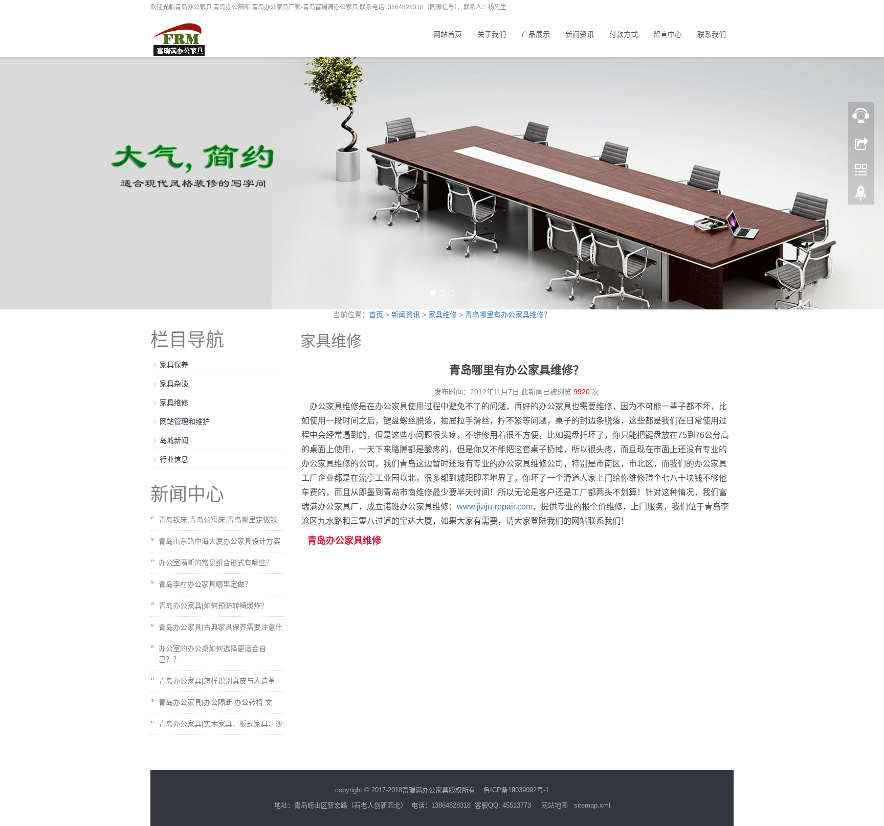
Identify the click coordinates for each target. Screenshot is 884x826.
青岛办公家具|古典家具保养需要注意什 (220, 627)
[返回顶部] (861, 196)
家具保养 (174, 365)
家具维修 (443, 314)
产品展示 (535, 34)
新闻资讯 (579, 34)
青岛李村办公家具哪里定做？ (205, 584)
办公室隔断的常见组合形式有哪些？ (216, 563)
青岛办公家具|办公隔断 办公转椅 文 (215, 702)
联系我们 (711, 34)
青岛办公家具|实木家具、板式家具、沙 (220, 724)
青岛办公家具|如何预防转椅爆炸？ (213, 605)
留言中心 (667, 34)
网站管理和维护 (185, 421)
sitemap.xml (592, 805)
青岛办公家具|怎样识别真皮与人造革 (217, 681)
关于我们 (491, 34)
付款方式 (623, 34)
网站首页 (447, 34)
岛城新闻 (174, 440)
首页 (376, 314)
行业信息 (174, 459)
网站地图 (554, 805)
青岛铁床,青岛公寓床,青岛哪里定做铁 (218, 520)
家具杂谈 (174, 383)
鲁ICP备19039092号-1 (516, 790)
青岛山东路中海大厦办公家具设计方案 (219, 541)
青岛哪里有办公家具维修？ (508, 314)
